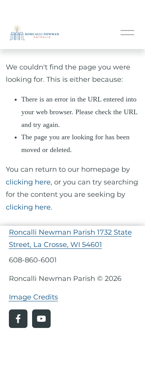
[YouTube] (41, 318)
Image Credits (33, 296)
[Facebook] (18, 318)
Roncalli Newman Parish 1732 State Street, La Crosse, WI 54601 (70, 238)
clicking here (28, 181)
